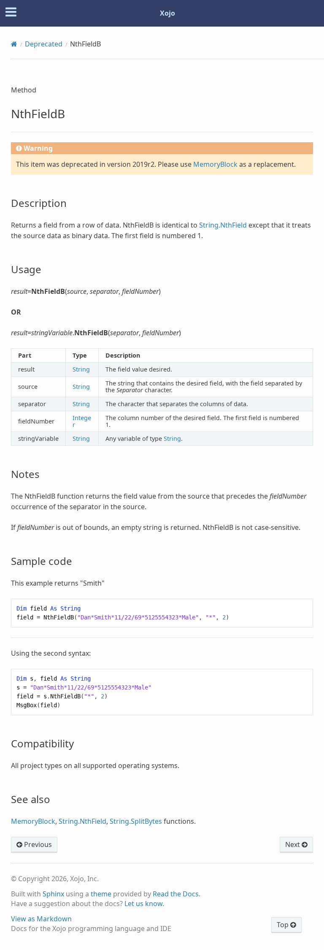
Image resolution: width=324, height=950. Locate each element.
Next (293, 844)
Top (283, 924)
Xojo (167, 13)
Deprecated (43, 44)
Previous (37, 844)
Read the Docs (176, 893)
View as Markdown (41, 918)
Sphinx (53, 893)
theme (101, 893)
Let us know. (144, 903)
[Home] (14, 44)
